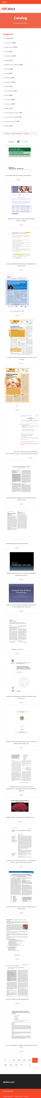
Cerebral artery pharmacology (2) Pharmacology (20, 817)
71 (21, 1065)
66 (30, 1060)
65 (24, 1060)
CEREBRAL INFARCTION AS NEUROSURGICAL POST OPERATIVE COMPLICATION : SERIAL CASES (21, 742)
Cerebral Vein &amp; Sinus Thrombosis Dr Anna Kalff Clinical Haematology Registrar (21, 606)
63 (14, 1060)
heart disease (8, 56)
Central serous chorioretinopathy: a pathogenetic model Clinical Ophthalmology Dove (21, 861)
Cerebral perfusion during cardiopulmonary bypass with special (21, 697)
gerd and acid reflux (10, 121)
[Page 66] (9, 1060)
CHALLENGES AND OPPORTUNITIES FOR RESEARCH (18, 175)
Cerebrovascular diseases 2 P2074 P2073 (17, 543)
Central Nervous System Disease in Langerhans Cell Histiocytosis (21, 907)
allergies (6, 60)
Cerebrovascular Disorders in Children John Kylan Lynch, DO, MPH (21, 499)
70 (16, 1065)
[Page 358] (30, 1065)
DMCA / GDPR (18, 1096)
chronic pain (8, 104)
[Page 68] (26, 1065)
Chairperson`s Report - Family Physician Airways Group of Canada (21, 219)
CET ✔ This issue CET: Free (17, 311)
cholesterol (7, 78)
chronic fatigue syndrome (12, 113)
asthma (6, 73)
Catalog (6, 133)
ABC (8, 9)
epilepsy (6, 108)
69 (11, 1065)
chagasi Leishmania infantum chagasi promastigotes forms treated (21, 265)
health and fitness (16, 133)
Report (26, 1096)
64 (19, 1060)
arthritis (6, 95)
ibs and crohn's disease (11, 117)
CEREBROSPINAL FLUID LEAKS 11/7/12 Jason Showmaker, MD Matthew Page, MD (21, 574)
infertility (7, 69)
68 (6, 1065)
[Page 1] (5, 1060)
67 (35, 1060)
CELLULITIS (17, 955)
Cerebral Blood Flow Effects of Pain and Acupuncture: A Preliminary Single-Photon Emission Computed (21, 788)
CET (17, 405)
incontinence (8, 82)
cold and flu (7, 99)
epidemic (7, 86)
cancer (6, 51)
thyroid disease (9, 91)
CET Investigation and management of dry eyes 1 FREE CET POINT (21, 358)
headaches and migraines (12, 65)
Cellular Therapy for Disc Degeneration (17, 999)
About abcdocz (8, 1096)
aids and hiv (8, 43)
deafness (7, 126)
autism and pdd (9, 47)
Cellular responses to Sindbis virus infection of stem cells (21, 1046)
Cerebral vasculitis (17, 649)
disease (26, 133)
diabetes (7, 38)
